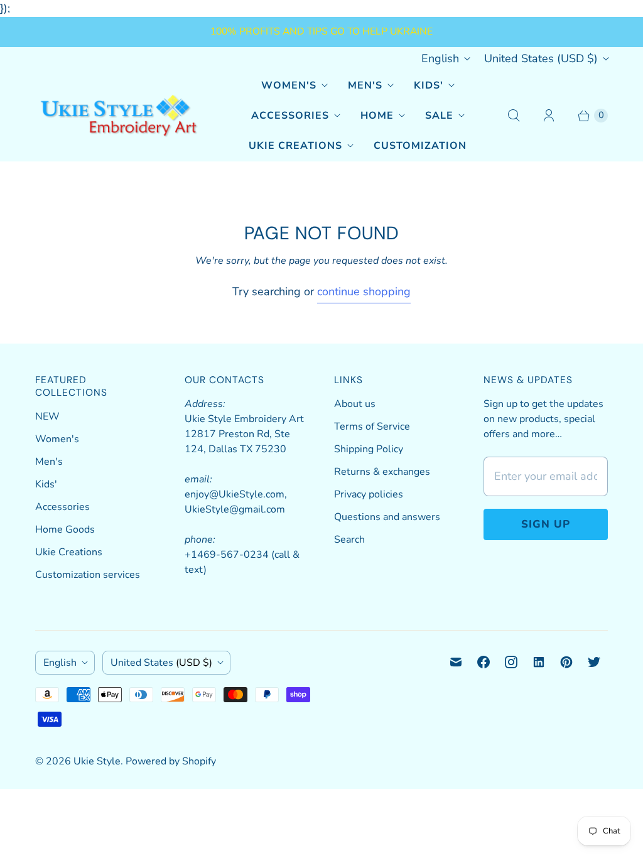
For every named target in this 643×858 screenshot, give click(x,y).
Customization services (87, 575)
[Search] (513, 115)
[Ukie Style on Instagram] (511, 662)
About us (355, 404)
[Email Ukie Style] (456, 662)
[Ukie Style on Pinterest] (566, 662)
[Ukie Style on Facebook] (483, 662)
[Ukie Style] (118, 116)
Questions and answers (387, 517)
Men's (365, 85)
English (440, 58)
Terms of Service (372, 426)
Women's (288, 85)
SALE (439, 115)
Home (377, 115)
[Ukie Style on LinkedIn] (539, 662)
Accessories (290, 115)
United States (541, 58)
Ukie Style (97, 761)
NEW (47, 416)
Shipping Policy (368, 449)
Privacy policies (368, 494)
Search (349, 539)
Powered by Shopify (171, 761)
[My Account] (548, 115)
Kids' (428, 85)
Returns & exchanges (382, 472)
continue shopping (364, 291)
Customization (420, 146)
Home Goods (65, 529)
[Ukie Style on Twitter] (594, 662)
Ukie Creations (295, 146)
